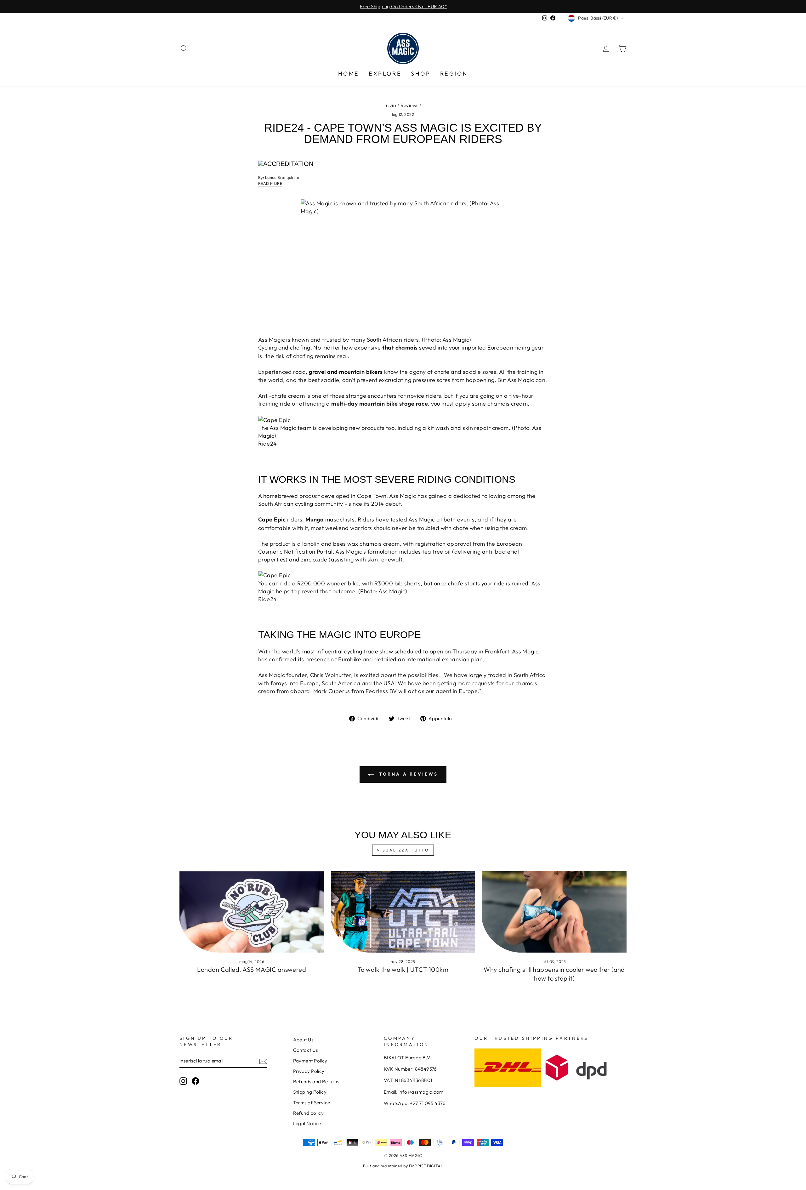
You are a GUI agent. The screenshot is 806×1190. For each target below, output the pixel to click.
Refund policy (308, 1113)
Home (348, 73)
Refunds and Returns (316, 1082)
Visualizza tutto (403, 850)
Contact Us (305, 1050)
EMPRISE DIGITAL (426, 1165)
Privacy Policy (309, 1071)
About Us (303, 1040)
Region (454, 73)
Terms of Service (311, 1103)
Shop (420, 73)
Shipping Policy (310, 1092)
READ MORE (270, 183)
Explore (385, 73)
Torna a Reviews (407, 774)
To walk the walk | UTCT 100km (403, 969)
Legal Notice (307, 1123)
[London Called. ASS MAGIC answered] (251, 912)
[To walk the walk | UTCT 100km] (403, 912)
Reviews (409, 105)
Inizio (390, 105)
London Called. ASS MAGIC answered (251, 969)
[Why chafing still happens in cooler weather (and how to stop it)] (554, 912)
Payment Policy (310, 1061)
